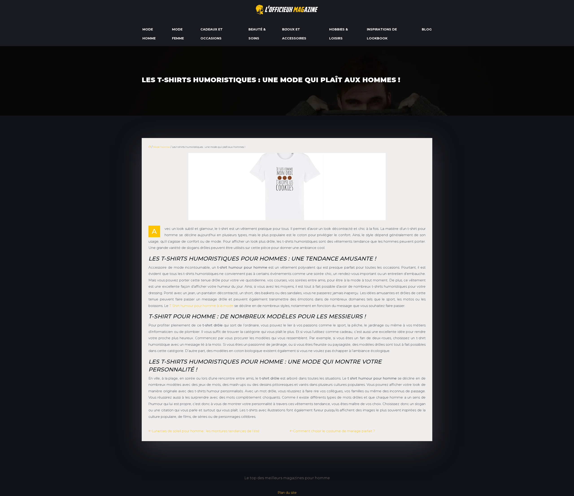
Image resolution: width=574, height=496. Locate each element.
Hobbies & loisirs (338, 33)
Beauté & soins (257, 33)
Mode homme (149, 33)
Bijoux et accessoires (294, 33)
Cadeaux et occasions (211, 33)
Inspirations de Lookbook (382, 33)
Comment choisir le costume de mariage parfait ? (334, 431)
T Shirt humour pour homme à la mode (201, 306)
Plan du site (287, 492)
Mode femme (178, 33)
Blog (427, 29)
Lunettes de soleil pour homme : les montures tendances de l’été (205, 431)
